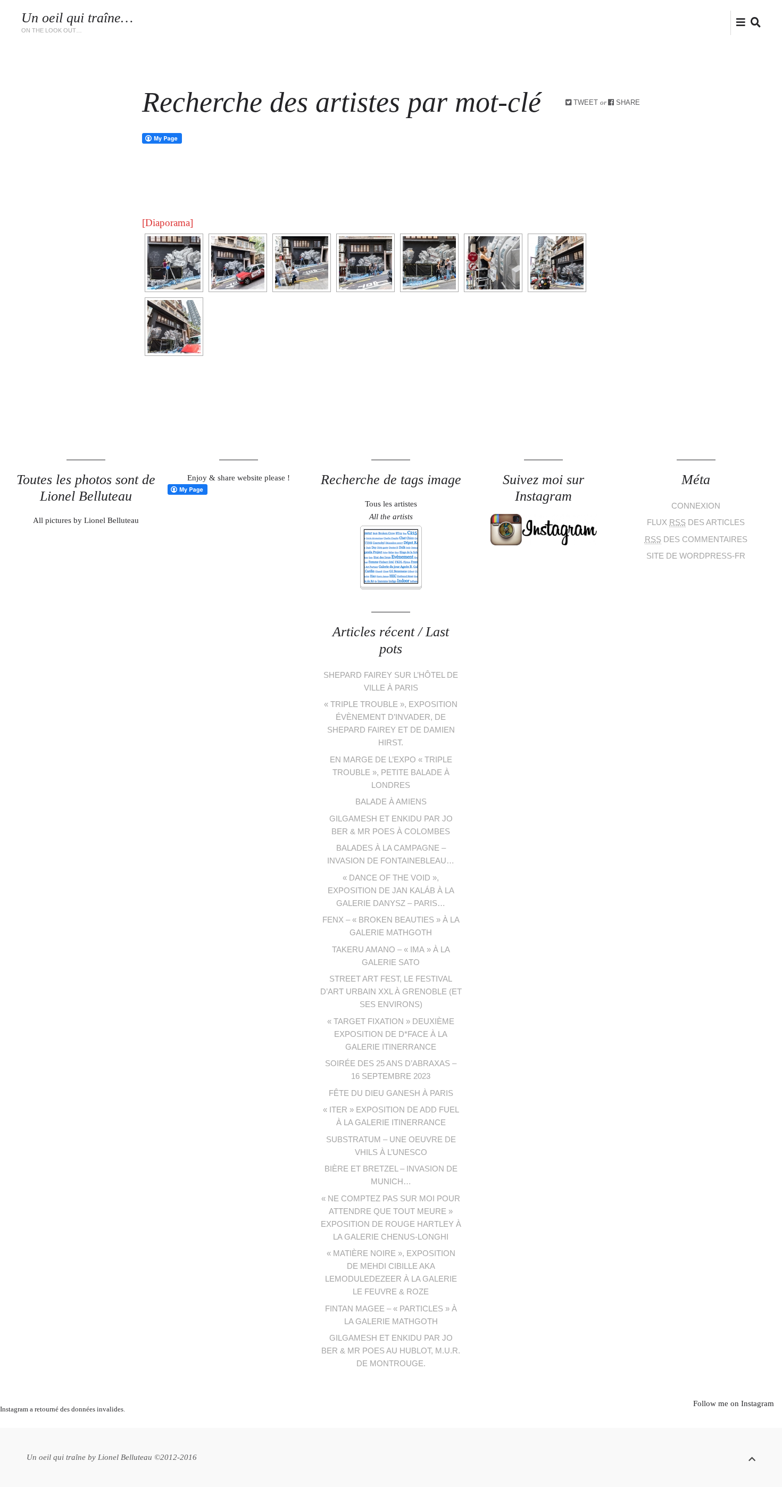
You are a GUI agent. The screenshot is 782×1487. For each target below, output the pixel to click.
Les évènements (322, 17)
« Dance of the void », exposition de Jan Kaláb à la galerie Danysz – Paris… (391, 890)
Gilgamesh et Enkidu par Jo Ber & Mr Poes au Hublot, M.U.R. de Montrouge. (390, 1350)
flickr (415, 1422)
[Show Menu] (738, 23)
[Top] (751, 1457)
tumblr (431, 1422)
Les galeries (388, 17)
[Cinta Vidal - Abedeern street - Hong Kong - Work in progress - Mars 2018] (174, 262)
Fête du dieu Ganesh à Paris (391, 1093)
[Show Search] (753, 23)
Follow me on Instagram (733, 1403)
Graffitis (441, 17)
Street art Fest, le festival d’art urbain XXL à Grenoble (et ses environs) (391, 991)
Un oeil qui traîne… (77, 18)
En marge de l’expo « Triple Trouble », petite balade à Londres (391, 772)
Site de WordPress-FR (695, 555)
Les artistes (255, 17)
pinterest (383, 1422)
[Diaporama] (167, 222)
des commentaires (696, 539)
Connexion (695, 505)
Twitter (351, 1422)
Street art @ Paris (507, 17)
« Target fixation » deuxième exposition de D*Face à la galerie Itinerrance (390, 1034)
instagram (399, 1422)
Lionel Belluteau (619, 28)
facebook (367, 1422)
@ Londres (575, 17)
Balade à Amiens (391, 801)
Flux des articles (696, 522)
